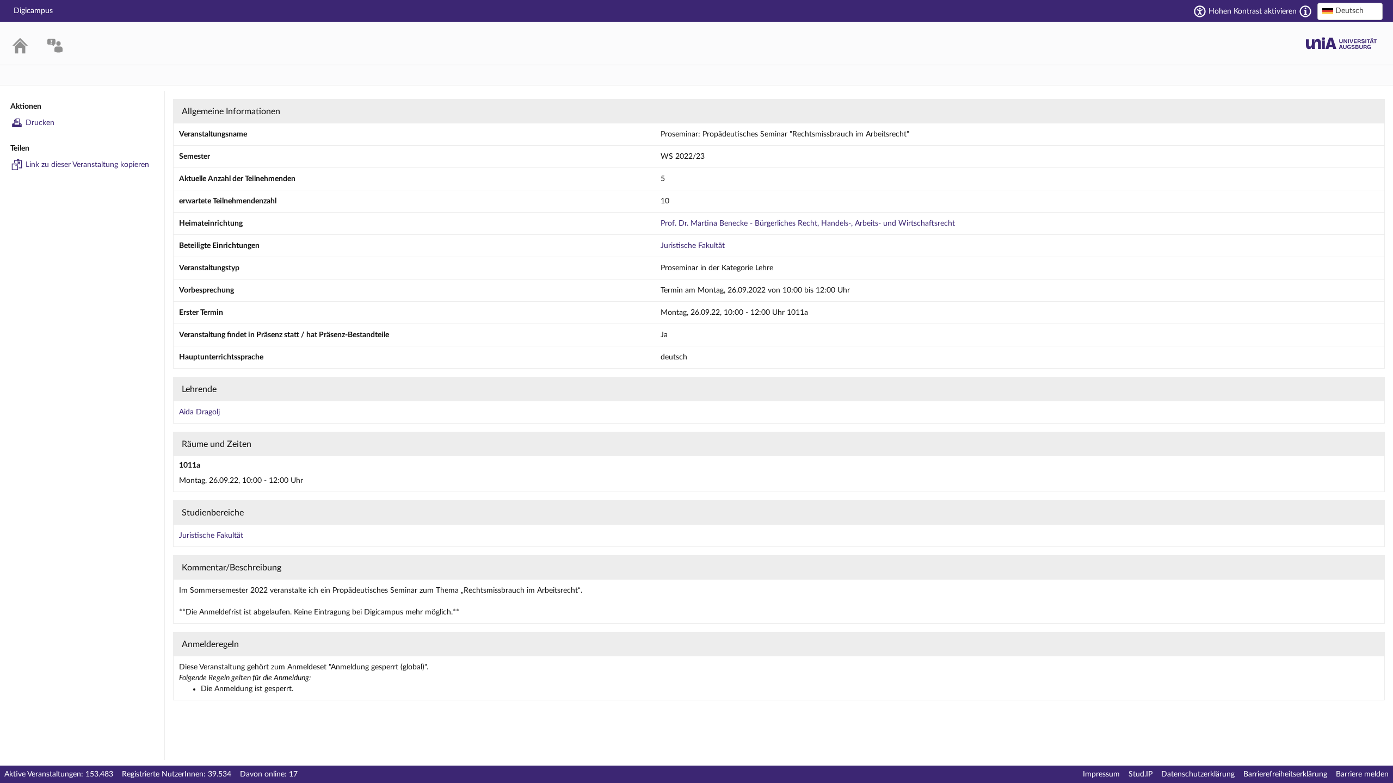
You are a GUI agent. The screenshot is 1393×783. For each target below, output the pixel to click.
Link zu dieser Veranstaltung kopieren (87, 165)
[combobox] (1350, 11)
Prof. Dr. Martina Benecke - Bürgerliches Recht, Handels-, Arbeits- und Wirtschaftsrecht (808, 223)
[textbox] (1350, 10)
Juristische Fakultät (693, 246)
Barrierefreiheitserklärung (1285, 774)
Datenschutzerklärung (1198, 774)
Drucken (40, 123)
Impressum (1101, 774)
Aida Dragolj (199, 412)
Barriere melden (1362, 774)
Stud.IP (1140, 774)
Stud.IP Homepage (1341, 43)
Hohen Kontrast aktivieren (1253, 11)
